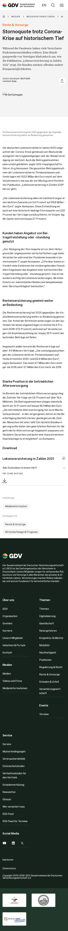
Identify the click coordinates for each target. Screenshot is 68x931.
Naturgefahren (48, 630)
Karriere (7, 630)
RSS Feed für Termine (15, 821)
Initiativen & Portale (14, 645)
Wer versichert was (14, 806)
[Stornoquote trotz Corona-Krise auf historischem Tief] (19, 5)
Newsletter (9, 792)
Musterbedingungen (14, 751)
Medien (7, 673)
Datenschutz (9, 868)
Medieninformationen (15, 688)
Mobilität (44, 645)
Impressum (8, 859)
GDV (5, 608)
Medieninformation (16, 506)
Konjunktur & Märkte (51, 638)
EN (44, 5)
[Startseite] (7, 16)
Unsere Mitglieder (13, 638)
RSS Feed (8, 813)
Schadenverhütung (13, 784)
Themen (44, 608)
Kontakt (7, 652)
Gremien (7, 623)
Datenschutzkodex (14, 766)
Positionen (45, 659)
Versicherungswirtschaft (50, 691)
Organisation (10, 616)
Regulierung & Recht (50, 667)
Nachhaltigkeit (47, 652)
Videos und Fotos (12, 680)
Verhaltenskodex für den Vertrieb (14, 775)
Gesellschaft (46, 623)
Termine (44, 714)
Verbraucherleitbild (14, 758)
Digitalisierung (47, 616)
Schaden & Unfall (49, 681)
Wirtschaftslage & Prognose (21, 531)
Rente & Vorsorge (15, 524)
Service (7, 744)
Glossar (7, 799)
